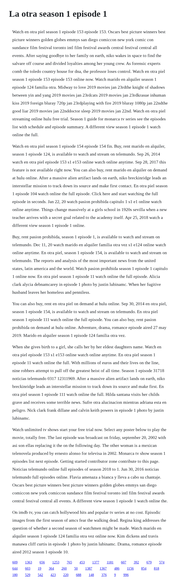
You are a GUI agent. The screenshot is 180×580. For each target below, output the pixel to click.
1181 (110, 562)
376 (104, 575)
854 (143, 568)
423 (53, 575)
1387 (88, 568)
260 (64, 568)
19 (39, 568)
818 (156, 568)
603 (27, 568)
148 (91, 575)
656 (42, 562)
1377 (95, 562)
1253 (55, 562)
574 (161, 562)
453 (82, 562)
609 (15, 562)
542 (40, 575)
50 (76, 568)
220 (65, 575)
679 (149, 562)
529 (27, 575)
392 (136, 562)
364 (51, 568)
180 (15, 575)
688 (78, 575)
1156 (130, 568)
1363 (28, 562)
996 (126, 575)
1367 (103, 568)
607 (123, 562)
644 (15, 568)
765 (69, 562)
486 (116, 568)
